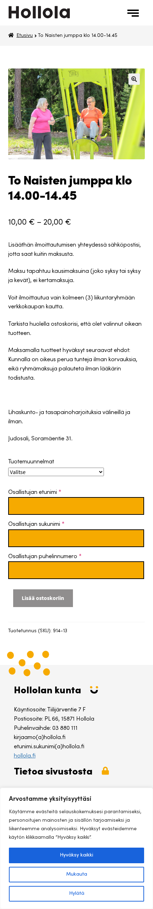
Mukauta (76, 874)
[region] (76, 848)
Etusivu (24, 35)
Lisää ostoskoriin (43, 597)
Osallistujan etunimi (34, 492)
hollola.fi (25, 756)
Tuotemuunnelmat (31, 462)
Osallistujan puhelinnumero (44, 557)
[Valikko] (134, 13)
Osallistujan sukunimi (36, 524)
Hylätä (76, 893)
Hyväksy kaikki (76, 855)
